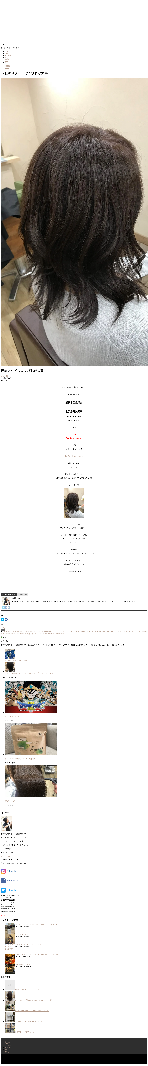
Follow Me (12, 871)
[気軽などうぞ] (31, 797)
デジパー (106, 631)
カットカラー (42, 631)
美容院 (40, 634)
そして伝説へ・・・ (12, 716)
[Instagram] (9, 607)
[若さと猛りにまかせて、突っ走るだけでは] (31, 754)
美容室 (35, 634)
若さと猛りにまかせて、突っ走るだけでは (20, 759)
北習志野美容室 (6, 634)
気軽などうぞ (9, 801)
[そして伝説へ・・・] (31, 712)
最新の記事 (23, 594)
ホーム (7, 51)
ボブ (116, 631)
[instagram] (5, 44)
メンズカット (122, 631)
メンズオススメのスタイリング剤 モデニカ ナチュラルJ (36, 924)
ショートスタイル (85, 631)
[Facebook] (6, 607)
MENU (7, 53)
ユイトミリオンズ (133, 631)
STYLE (7, 57)
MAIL (7, 59)
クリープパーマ (73, 631)
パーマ (112, 631)
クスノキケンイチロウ (60, 631)
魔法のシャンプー (65, 634)
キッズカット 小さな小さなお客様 (28, 944)
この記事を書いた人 (9, 594)
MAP (6, 61)
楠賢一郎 (30, 634)
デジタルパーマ (97, 631)
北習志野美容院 (17, 634)
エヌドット (22, 631)
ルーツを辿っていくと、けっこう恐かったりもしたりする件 (37, 954)
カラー (49, 631)
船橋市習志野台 (53, 634)
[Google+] (5, 628)
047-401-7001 (5, 856)
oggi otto (15, 631)
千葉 (25, 634)
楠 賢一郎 (4, 376)
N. (11, 631)
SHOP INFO (9, 55)
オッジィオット (31, 631)
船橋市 (45, 634)
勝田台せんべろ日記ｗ (23, 964)
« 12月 (3, 915)
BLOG (7, 62)
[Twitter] (3, 607)
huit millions (6, 631)
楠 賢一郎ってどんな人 (74, 456)
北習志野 (143, 631)
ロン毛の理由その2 (22, 934)
